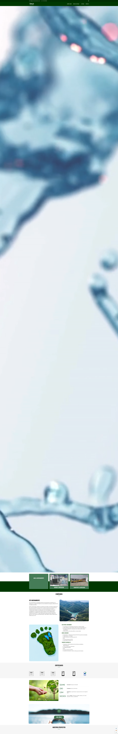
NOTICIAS (82, 3)
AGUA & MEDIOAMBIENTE (39, 578)
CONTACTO (87, 3)
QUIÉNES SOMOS (69, 3)
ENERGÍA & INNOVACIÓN (59, 587)
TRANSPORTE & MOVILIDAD (79, 587)
